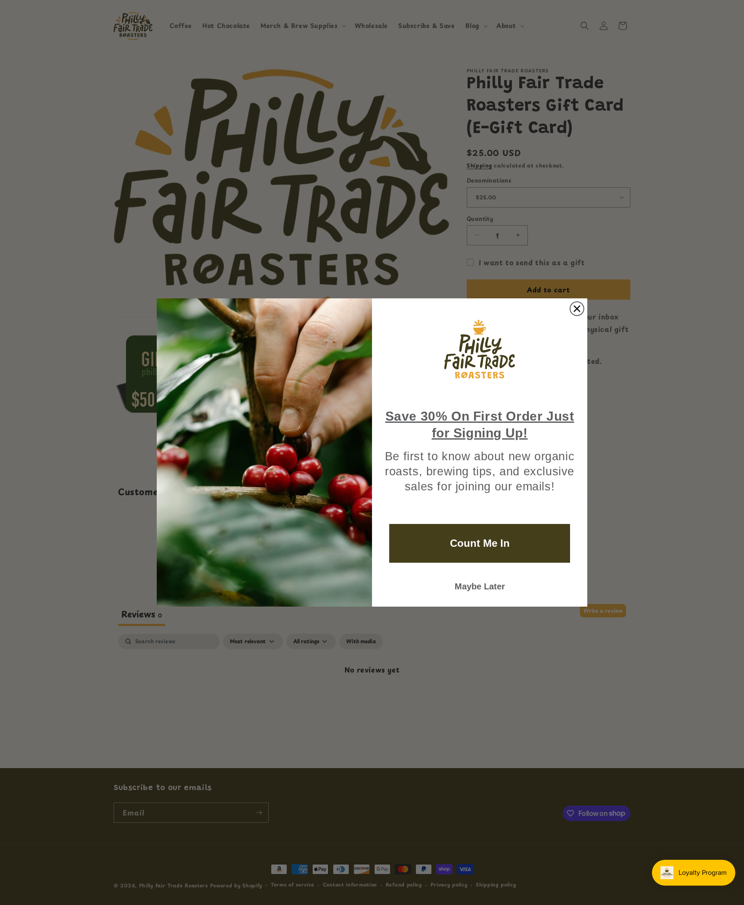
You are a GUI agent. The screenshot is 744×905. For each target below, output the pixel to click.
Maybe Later (480, 586)
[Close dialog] (577, 309)
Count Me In (480, 543)
